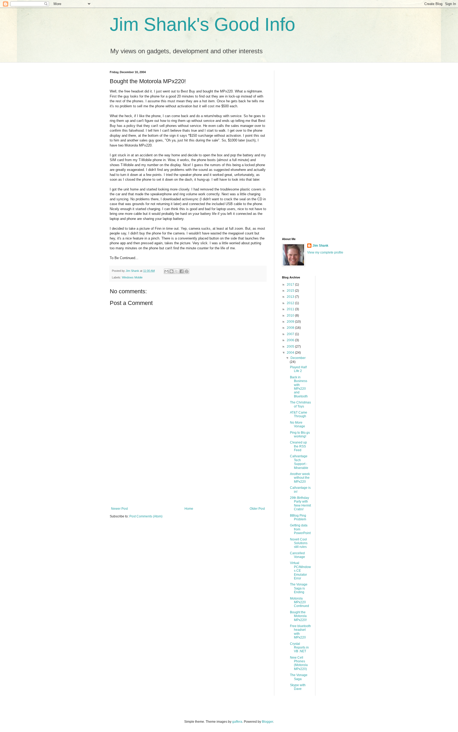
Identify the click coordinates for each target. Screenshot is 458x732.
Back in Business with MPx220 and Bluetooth (299, 386)
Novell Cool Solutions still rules (298, 543)
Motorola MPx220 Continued (299, 602)
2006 (291, 340)
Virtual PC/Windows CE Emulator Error (300, 570)
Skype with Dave (298, 687)
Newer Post (119, 509)
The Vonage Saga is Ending (298, 588)
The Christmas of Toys (300, 404)
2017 (291, 284)
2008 (291, 328)
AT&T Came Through (298, 414)
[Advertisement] (188, 463)
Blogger (267, 722)
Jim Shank (320, 245)
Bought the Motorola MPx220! (298, 616)
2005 (291, 346)
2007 (291, 334)
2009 (291, 321)
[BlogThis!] (171, 271)
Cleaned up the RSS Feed (298, 446)
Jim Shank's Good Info (202, 24)
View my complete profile (325, 252)
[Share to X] (176, 271)
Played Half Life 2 (298, 369)
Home (188, 509)
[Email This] (166, 271)
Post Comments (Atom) (145, 516)
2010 (291, 315)
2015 (291, 290)
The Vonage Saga (298, 677)
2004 (291, 352)
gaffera (237, 722)
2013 (291, 297)
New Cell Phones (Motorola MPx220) (299, 663)
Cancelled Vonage (297, 555)
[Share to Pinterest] (186, 271)
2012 (291, 303)
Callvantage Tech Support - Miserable (299, 461)
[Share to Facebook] (181, 271)
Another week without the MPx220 (300, 477)
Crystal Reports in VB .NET (299, 647)
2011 (291, 309)
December (298, 358)
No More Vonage (297, 424)
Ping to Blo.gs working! (300, 434)
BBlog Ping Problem (298, 517)
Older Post (257, 509)
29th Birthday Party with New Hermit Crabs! (300, 503)
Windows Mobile (132, 277)
